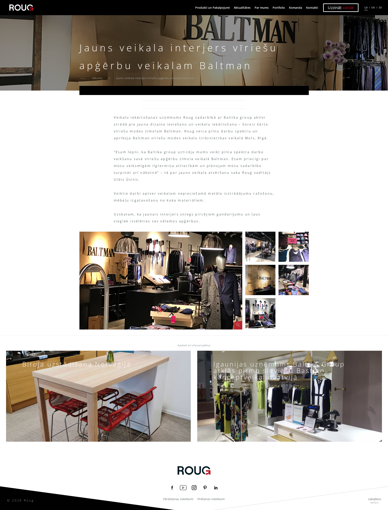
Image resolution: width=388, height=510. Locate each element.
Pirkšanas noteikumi (211, 499)
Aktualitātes (242, 8)
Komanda (295, 8)
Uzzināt (341, 7)
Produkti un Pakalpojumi (212, 8)
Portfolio (279, 8)
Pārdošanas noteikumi (178, 499)
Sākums (97, 78)
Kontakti (312, 8)
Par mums (262, 8)
